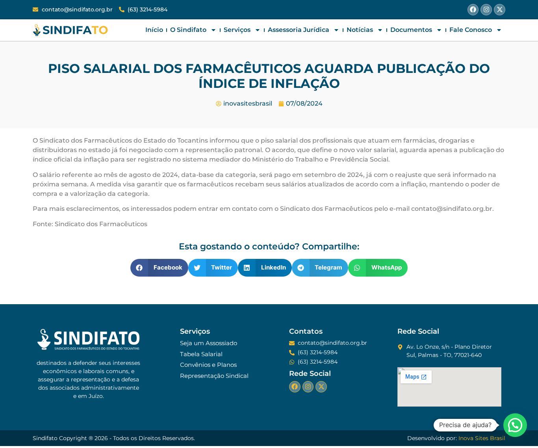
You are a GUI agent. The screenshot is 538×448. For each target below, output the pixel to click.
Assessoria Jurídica (298, 29)
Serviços (237, 29)
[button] (159, 268)
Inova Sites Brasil (481, 438)
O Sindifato (188, 29)
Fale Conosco (470, 29)
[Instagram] (486, 9)
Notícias (360, 29)
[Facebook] (473, 9)
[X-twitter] (499, 9)
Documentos (411, 29)
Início (154, 29)
